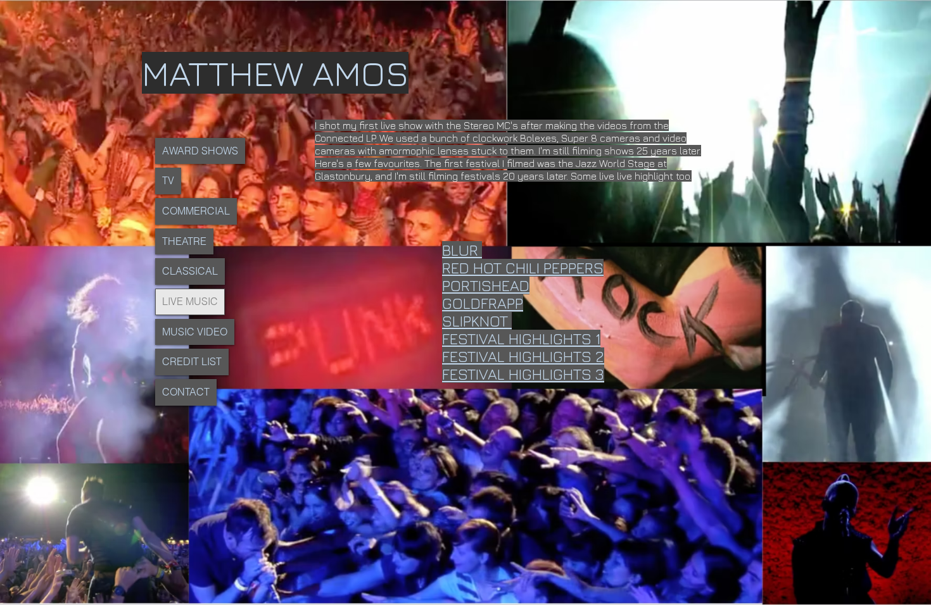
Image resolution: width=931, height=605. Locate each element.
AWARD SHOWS (200, 150)
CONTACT (186, 391)
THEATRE (184, 241)
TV (168, 180)
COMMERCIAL (196, 210)
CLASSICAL (190, 271)
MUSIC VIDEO (194, 331)
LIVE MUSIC (190, 301)
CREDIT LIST (192, 361)
